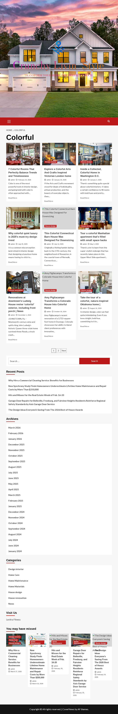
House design (14, 162)
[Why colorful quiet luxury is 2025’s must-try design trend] (23, 218)
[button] (9, 121)
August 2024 (14, 534)
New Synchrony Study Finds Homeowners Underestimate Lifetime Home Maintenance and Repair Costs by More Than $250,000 (57, 388)
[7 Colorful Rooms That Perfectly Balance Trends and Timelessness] (23, 154)
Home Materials (16, 586)
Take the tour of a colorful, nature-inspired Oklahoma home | (94, 301)
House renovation (16, 290)
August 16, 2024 (95, 308)
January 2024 (15, 551)
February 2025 (15, 500)
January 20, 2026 (60, 180)
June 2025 (13, 478)
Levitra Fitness (13, 619)
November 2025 (16, 450)
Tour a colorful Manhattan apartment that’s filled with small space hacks (95, 237)
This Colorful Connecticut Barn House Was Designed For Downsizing (59, 237)
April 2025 (13, 489)
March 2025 (14, 495)
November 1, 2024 (24, 315)
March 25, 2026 (37, 683)
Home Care (13, 575)
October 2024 (15, 523)
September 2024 (16, 528)
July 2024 (13, 540)
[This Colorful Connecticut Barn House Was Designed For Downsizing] (59, 218)
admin (13, 180)
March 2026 (14, 427)
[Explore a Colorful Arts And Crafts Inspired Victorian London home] (59, 154)
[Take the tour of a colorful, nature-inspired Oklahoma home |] (95, 282)
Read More (12, 198)
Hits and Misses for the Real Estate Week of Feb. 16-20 (36, 395)
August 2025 (14, 467)
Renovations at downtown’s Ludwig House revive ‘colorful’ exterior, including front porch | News (22, 304)
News (11, 603)
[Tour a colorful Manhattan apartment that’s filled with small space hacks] (95, 218)
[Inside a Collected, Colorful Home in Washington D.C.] (95, 154)
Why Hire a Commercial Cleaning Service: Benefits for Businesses (41, 380)
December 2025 (16, 444)
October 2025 (15, 455)
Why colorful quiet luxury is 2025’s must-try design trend (22, 237)
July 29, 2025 (22, 244)
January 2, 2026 (95, 180)
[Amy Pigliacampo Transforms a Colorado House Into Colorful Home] (59, 282)
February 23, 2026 (24, 180)
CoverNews (68, 709)
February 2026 (15, 433)
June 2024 (13, 545)
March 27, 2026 (16, 671)
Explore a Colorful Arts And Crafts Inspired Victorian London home (57, 172)
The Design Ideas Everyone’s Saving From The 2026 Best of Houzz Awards (45, 409)
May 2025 (13, 483)
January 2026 (15, 439)
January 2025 (15, 506)
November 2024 (16, 517)
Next (64, 350)
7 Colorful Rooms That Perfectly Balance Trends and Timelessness (22, 172)
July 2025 (13, 472)
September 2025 (16, 461)
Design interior (50, 162)
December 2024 (16, 512)
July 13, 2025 (58, 244)
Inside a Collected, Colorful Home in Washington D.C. (90, 172)
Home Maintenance (18, 580)
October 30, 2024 (60, 311)
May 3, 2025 (94, 244)
